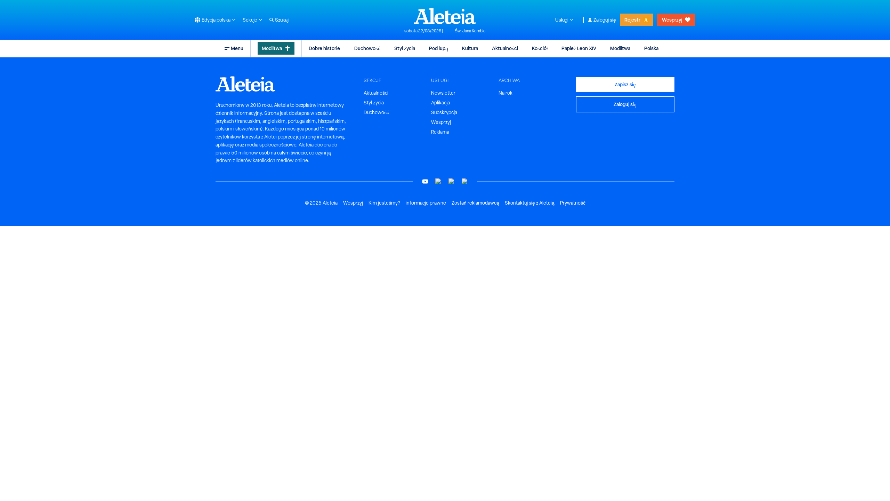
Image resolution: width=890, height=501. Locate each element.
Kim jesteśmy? (384, 203)
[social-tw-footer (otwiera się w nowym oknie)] (451, 181)
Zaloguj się (604, 20)
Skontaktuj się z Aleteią (530, 203)
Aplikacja (440, 103)
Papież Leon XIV (578, 48)
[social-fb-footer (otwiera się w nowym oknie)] (438, 181)
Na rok (505, 93)
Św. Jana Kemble (470, 31)
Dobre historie (324, 48)
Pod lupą (438, 48)
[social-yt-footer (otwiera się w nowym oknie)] (425, 181)
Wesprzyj (672, 19)
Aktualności (505, 48)
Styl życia (404, 48)
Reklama (440, 132)
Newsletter (443, 93)
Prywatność (572, 203)
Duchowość (367, 48)
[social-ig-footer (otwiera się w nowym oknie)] (465, 181)
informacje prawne (426, 203)
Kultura (470, 48)
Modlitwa (272, 48)
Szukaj (282, 20)
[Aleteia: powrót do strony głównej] (445, 16)
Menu (237, 48)
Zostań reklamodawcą (475, 203)
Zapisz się (625, 84)
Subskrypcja (444, 112)
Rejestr (632, 19)
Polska (651, 48)
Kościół (540, 48)
